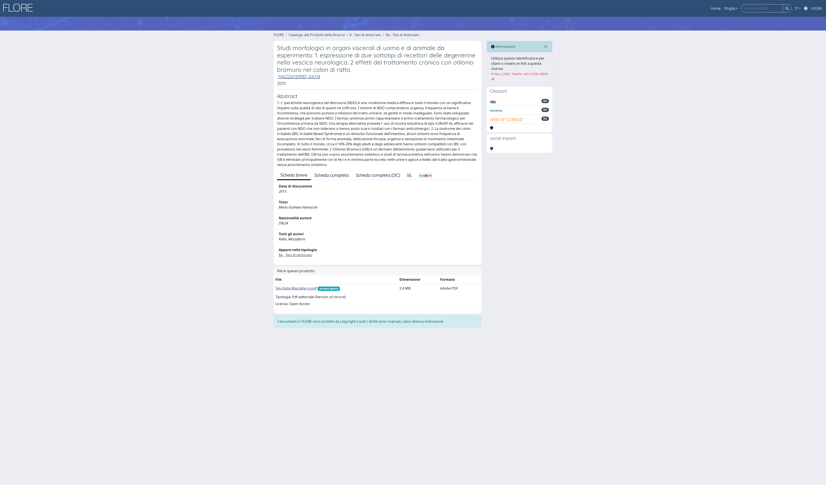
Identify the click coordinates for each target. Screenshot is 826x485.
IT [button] (796, 8)
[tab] (409, 175)
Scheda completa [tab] (331, 175)
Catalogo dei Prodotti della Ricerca (317, 34)
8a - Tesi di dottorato (402, 34)
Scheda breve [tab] (293, 175)
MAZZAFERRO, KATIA (299, 76)
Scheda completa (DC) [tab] (378, 175)
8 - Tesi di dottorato (365, 34)
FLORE (279, 34)
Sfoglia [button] (729, 8)
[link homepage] (20, 8)
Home (716, 8)
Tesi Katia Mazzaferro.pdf (296, 288)
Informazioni (505, 46)
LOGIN (816, 8)
